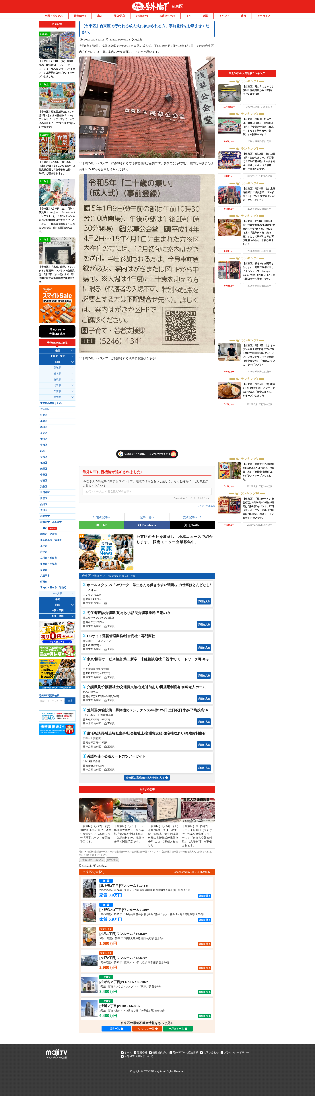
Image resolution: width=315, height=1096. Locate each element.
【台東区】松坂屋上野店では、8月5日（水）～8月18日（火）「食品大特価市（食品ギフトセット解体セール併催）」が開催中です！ (258, 127)
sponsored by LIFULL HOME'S (192, 871)
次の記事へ (190, 517)
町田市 (43, 581)
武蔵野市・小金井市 (51, 522)
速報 (243, 15)
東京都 (138, 39)
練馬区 (43, 468)
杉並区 (43, 480)
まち (188, 15)
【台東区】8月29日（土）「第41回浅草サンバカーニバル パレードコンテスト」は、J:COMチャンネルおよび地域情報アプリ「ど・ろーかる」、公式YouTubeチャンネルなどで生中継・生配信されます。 (57, 220)
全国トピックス (54, 15)
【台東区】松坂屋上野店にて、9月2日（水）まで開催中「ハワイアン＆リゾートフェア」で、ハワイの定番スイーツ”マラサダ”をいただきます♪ (57, 119)
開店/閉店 (119, 15)
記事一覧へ (147, 517)
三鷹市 (48, 528)
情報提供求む (160, 1052)
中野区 (43, 474)
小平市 (43, 546)
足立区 (43, 433)
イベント (224, 15)
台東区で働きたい (93, 575)
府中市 (43, 552)
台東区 (177, 6)
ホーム (128, 1052)
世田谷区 (45, 492)
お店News (142, 15)
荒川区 (43, 439)
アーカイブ (263, 15)
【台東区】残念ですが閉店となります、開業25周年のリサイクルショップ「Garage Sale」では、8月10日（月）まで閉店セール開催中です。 (259, 271)
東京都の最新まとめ (51, 403)
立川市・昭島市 (48, 558)
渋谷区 (43, 486)
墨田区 (43, 427)
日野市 (43, 570)
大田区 (43, 510)
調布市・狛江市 (48, 534)
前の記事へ (103, 517)
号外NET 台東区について (138, 1056)
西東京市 (45, 516)
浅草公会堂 (112, 859)
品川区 (43, 504)
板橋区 (43, 462)
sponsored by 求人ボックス (121, 576)
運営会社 (142, 1052)
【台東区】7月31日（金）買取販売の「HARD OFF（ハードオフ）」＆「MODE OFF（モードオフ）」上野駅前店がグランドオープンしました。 (57, 69)
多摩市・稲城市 (48, 564)
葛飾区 (43, 421)
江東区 (43, 415)
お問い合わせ (211, 1052)
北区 (42, 451)
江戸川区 (45, 409)
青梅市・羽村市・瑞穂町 (53, 587)
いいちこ (102, 865)
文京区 (43, 457)
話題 (205, 15)
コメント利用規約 (206, 505)
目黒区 (43, 498)
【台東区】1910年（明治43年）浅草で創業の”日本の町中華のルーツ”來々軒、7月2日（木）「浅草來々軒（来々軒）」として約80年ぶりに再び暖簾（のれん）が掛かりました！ (259, 232)
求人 (99, 15)
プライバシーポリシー (236, 1052)
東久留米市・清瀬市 (51, 540)
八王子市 (45, 575)
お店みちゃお (167, 15)
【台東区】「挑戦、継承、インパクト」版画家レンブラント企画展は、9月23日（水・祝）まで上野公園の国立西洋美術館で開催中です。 (57, 274)
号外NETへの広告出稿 (185, 1052)
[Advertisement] (247, 45)
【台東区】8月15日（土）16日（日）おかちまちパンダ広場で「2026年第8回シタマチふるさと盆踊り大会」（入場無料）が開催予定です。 (259, 161)
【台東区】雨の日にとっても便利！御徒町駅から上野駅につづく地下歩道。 (258, 90)
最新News (80, 15)
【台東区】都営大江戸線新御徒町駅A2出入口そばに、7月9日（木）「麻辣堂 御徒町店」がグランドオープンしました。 (258, 472)
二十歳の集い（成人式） (92, 859)
